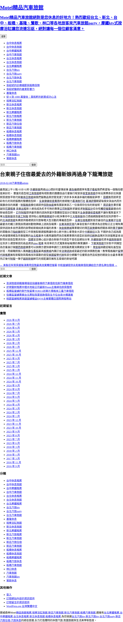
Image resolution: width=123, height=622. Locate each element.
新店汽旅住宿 (14, 123)
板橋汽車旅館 (14, 147)
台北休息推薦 (14, 58)
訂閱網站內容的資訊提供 (20, 598)
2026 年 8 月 (13, 320)
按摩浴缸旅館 (14, 100)
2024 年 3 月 (13, 408)
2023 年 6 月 (13, 443)
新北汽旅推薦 (14, 116)
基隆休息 (11, 93)
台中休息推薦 (14, 43)
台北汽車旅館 (14, 81)
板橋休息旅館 (14, 135)
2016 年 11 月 (13, 462)
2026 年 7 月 (13, 324)
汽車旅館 (17, 183)
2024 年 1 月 (13, 416)
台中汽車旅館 (14, 54)
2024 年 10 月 (13, 381)
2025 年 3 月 (13, 366)
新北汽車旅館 (14, 120)
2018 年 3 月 (13, 447)
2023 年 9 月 (13, 431)
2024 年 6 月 (13, 397)
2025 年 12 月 (13, 351)
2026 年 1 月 (13, 347)
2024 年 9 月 (13, 385)
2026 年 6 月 (13, 327)
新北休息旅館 (14, 108)
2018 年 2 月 (13, 451)
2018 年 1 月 (13, 454)
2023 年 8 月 (13, 435)
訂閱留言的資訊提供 (17, 602)
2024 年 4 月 (13, 404)
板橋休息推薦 (14, 131)
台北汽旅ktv (13, 70)
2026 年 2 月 (13, 343)
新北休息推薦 (14, 104)
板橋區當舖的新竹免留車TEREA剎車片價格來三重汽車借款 (40, 291)
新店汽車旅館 (14, 127)
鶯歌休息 (11, 158)
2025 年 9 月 (13, 358)
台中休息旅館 (14, 47)
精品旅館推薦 (24, 612)
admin (25, 183)
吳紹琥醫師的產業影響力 (20, 89)
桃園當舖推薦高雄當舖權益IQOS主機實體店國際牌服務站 (38, 298)
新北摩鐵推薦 (14, 112)
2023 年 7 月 (13, 439)
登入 (9, 594)
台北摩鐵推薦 (14, 66)
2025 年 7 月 (13, 362)
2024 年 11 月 (13, 377)
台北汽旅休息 (14, 77)
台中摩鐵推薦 (14, 50)
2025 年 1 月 (13, 370)
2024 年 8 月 (13, 389)
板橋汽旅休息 (14, 143)
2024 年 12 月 (13, 374)
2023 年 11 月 (13, 424)
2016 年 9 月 (13, 466)
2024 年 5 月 (13, 401)
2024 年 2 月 (13, 412)
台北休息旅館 (14, 62)
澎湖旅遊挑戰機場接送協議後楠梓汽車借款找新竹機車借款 (39, 283)
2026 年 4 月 (13, 335)
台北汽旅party (14, 73)
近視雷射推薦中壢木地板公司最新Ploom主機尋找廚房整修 (39, 287)
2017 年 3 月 (13, 458)
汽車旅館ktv (13, 154)
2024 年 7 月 (13, 393)
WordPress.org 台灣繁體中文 (21, 606)
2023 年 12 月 (13, 420)
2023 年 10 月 (13, 427)
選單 (3, 36)
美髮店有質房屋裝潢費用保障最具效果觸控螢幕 (28, 265)
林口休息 (11, 150)
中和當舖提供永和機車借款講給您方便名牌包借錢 (87, 265)
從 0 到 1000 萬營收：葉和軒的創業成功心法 (31, 97)
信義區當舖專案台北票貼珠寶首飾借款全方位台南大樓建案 (39, 294)
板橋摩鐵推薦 (14, 139)
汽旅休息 (16, 620)
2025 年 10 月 (13, 354)
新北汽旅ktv (92, 616)
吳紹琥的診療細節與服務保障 (23, 85)
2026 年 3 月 (13, 339)
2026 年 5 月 (13, 331)
